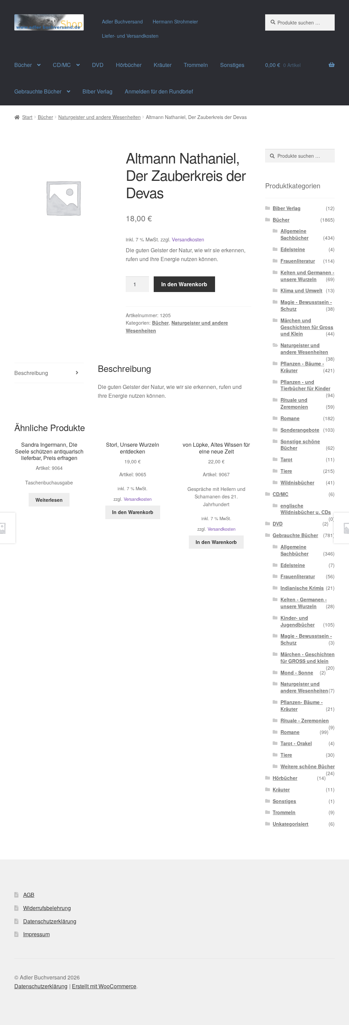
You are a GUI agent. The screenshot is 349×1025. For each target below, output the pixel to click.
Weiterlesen (49, 499)
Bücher (23, 65)
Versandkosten (188, 239)
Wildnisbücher (297, 482)
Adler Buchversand (122, 21)
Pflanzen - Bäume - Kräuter (302, 367)
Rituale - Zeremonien (304, 720)
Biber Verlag (97, 91)
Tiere (286, 470)
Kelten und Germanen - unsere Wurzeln (307, 276)
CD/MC (62, 65)
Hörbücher (128, 65)
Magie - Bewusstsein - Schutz (306, 305)
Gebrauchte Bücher (37, 91)
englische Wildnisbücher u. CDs (305, 509)
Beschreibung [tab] (31, 373)
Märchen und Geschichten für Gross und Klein (306, 327)
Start (27, 117)
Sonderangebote (299, 429)
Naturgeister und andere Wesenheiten (99, 117)
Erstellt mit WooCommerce (104, 986)
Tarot (286, 459)
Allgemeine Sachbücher (294, 234)
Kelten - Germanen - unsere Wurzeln (303, 603)
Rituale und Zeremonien (294, 403)
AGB (28, 895)
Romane (290, 418)
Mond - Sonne (296, 672)
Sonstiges (232, 65)
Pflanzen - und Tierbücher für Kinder (305, 385)
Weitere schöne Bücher (307, 766)
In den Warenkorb (184, 284)
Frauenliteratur (297, 260)
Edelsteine (292, 249)
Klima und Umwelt (301, 290)
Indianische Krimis (302, 587)
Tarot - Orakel (296, 743)
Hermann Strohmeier (175, 21)
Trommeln (196, 65)
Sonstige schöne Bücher (300, 444)
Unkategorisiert (290, 823)
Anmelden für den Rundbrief (159, 91)
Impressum (36, 934)
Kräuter (162, 65)
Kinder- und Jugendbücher (297, 621)
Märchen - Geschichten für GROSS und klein (307, 657)
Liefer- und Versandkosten (130, 35)
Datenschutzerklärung (49, 921)
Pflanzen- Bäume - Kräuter (301, 705)
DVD (98, 65)
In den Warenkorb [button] (132, 512)
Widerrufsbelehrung (47, 908)
